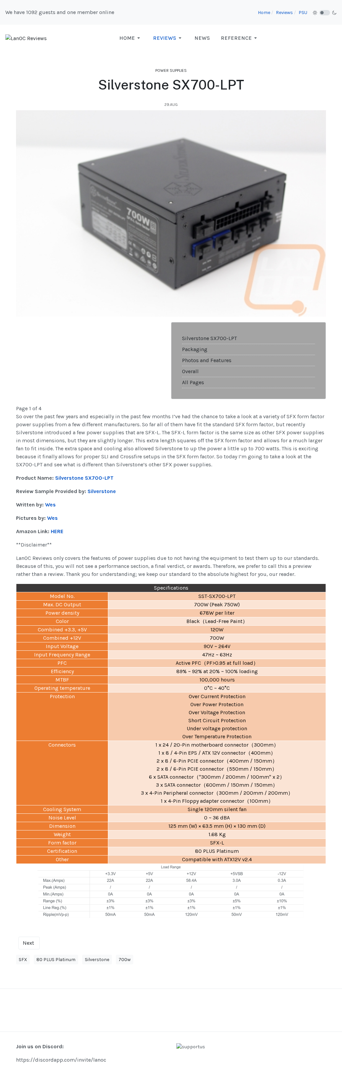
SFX (23, 959)
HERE (57, 531)
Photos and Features (206, 360)
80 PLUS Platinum (55, 959)
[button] (131, 38)
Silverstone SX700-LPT (209, 338)
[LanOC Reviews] (26, 38)
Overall (190, 371)
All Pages (193, 382)
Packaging (194, 349)
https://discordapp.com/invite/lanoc (61, 1060)
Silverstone (97, 959)
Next (28, 943)
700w (125, 959)
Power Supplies (171, 70)
